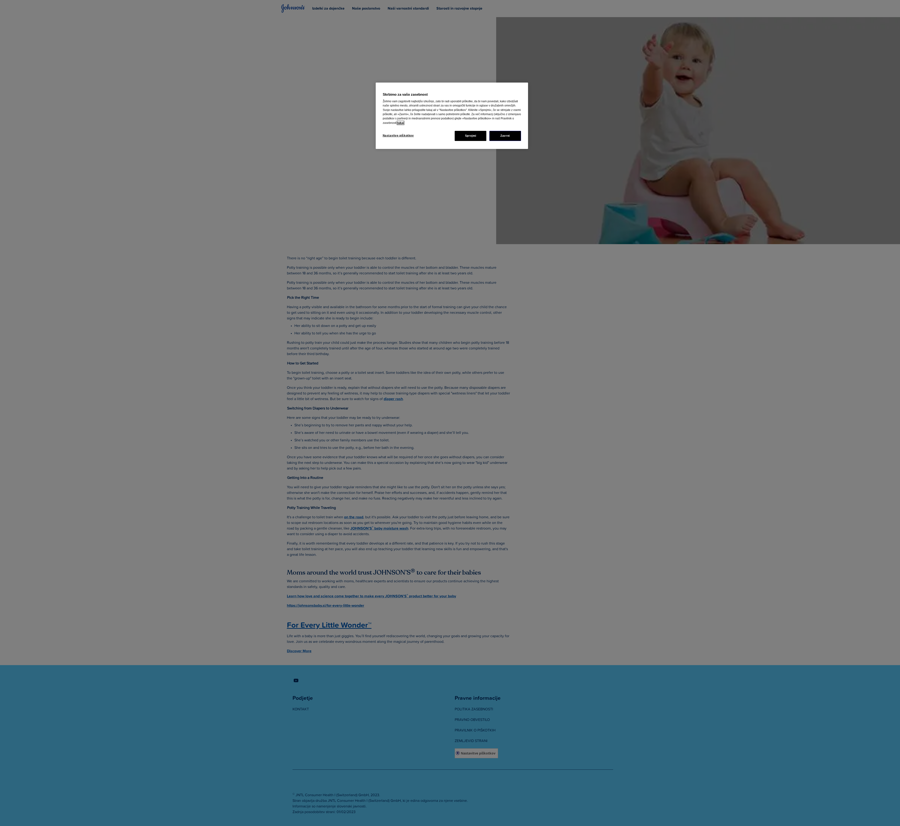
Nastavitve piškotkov (398, 135)
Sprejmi (470, 135)
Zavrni (505, 135)
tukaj (400, 123)
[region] (452, 116)
